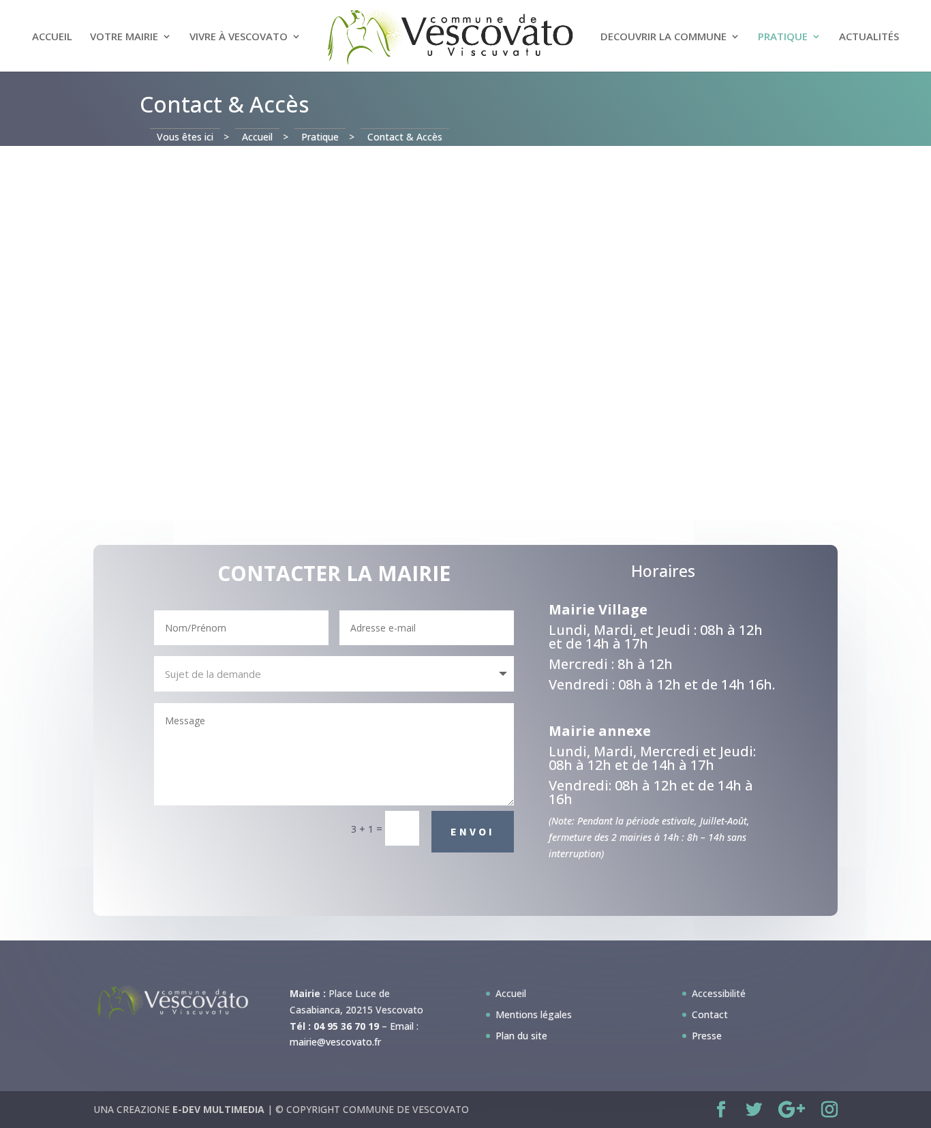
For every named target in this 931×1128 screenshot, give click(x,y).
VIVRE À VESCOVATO (238, 37)
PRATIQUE (783, 37)
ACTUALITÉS (869, 37)
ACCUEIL (52, 37)
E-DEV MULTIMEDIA (218, 1109)
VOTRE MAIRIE (124, 37)
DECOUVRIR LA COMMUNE (663, 37)
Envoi (473, 831)
